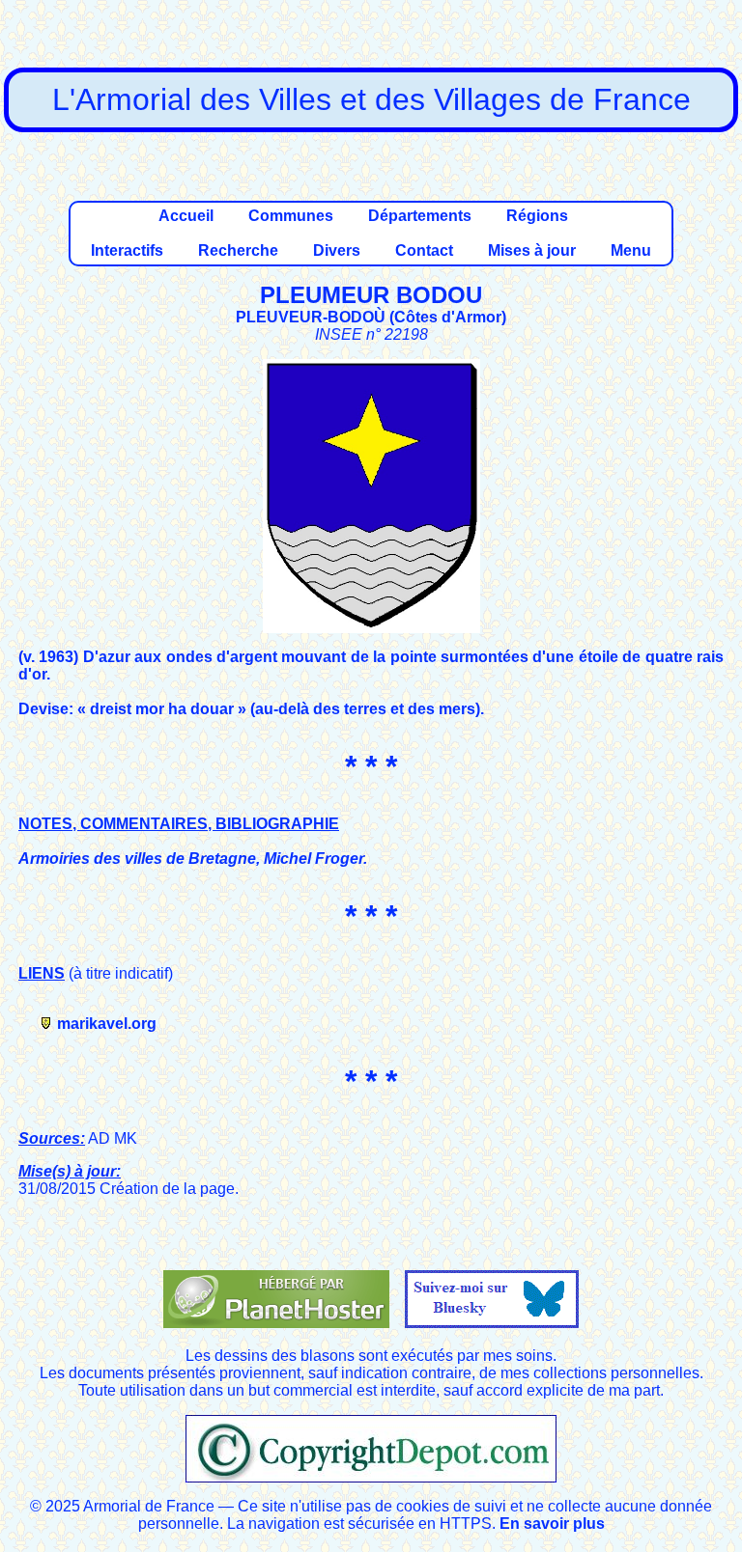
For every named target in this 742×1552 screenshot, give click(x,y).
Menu (631, 250)
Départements (419, 216)
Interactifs (127, 250)
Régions (537, 216)
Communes (290, 216)
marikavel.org (107, 1023)
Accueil (186, 216)
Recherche (238, 250)
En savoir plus (552, 1523)
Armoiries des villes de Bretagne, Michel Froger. (192, 858)
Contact (424, 250)
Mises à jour (532, 250)
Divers (336, 250)
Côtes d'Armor (447, 317)
